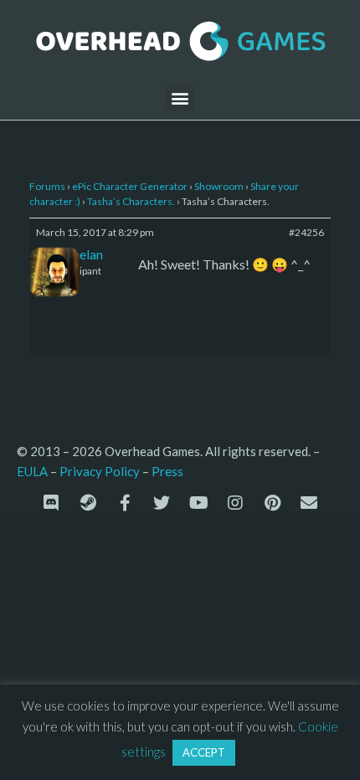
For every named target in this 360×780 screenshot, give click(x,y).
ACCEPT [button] (204, 752)
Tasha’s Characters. (131, 201)
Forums (47, 186)
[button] (180, 97)
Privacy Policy (99, 471)
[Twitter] (161, 503)
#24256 (306, 232)
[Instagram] (235, 503)
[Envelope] (309, 503)
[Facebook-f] (124, 503)
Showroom (219, 186)
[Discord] (51, 503)
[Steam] (88, 503)
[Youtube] (198, 503)
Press (167, 471)
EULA (32, 471)
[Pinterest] (272, 503)
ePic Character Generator (130, 186)
